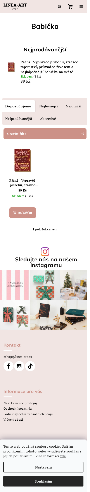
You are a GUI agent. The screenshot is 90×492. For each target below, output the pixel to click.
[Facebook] (8, 366)
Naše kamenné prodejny (20, 403)
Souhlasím (43, 481)
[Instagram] (19, 366)
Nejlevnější (48, 106)
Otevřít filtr (16, 134)
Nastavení (43, 467)
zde (63, 456)
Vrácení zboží (13, 419)
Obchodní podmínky (18, 408)
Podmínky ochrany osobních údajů (28, 414)
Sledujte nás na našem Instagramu (46, 262)
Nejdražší (73, 106)
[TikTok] (30, 366)
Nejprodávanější (18, 118)
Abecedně (48, 118)
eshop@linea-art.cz (17, 357)
